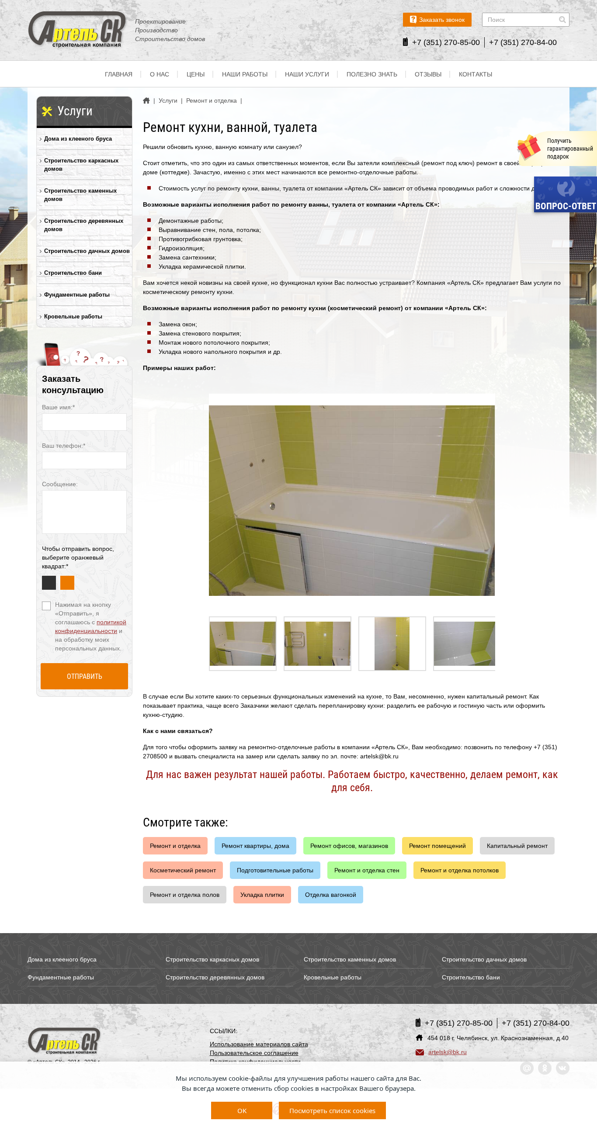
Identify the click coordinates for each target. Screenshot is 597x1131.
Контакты (475, 74)
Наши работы (244, 74)
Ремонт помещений (437, 845)
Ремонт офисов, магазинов (349, 845)
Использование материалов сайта (259, 1044)
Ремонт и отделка (175, 845)
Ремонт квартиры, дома (255, 845)
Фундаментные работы (77, 294)
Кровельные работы (73, 316)
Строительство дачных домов (87, 251)
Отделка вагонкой (330, 894)
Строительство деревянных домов (83, 225)
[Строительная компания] (65, 1041)
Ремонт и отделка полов (184, 894)
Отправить (84, 676)
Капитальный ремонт (517, 845)
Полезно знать (372, 74)
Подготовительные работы (275, 870)
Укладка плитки (262, 894)
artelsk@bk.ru (447, 1051)
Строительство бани (73, 273)
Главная (118, 74)
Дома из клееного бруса (78, 138)
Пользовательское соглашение (254, 1052)
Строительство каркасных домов (81, 164)
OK (241, 1110)
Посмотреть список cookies (332, 1110)
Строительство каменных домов (80, 194)
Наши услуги (307, 74)
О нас (159, 74)
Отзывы (428, 74)
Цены (196, 74)
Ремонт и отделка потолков (459, 870)
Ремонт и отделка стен (366, 870)
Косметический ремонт (183, 870)
